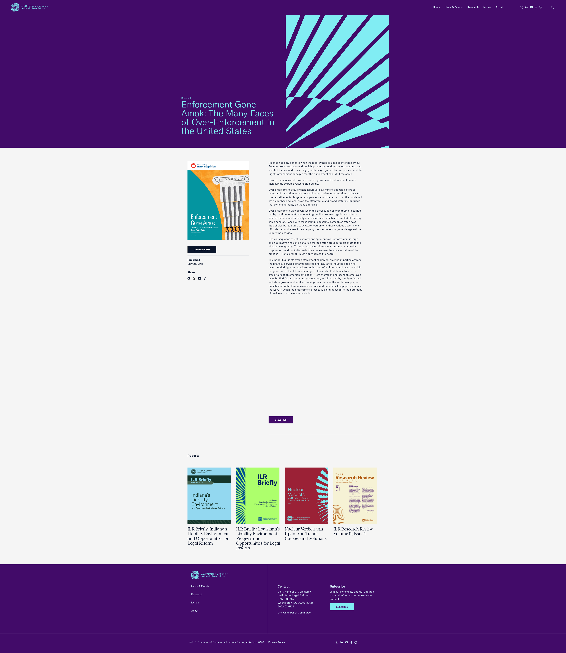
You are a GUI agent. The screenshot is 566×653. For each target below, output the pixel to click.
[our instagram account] (540, 7)
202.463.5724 (286, 606)
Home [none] (436, 7)
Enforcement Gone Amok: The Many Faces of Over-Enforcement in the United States (227, 117)
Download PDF (202, 249)
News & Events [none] (454, 7)
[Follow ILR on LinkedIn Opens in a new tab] (526, 7)
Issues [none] (487, 7)
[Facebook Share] (188, 278)
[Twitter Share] (194, 278)
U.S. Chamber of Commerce (294, 612)
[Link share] (205, 279)
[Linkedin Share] (199, 278)
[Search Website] (552, 7)
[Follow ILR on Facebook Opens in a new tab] (536, 7)
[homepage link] (29, 7)
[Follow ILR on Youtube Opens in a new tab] (531, 7)
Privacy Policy (276, 642)
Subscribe (342, 606)
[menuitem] (436, 7)
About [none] (499, 7)
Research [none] (473, 7)
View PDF (281, 420)
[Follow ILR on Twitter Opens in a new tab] (521, 7)
